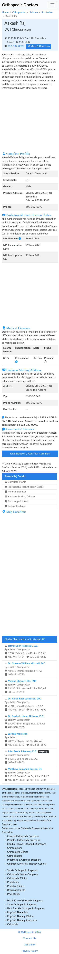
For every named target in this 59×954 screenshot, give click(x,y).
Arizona (34, 12)
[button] (20, 238)
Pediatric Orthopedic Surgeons (23, 840)
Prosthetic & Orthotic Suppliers (24, 860)
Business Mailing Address (21, 496)
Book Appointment (17, 501)
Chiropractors (14, 848)
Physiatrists (13, 894)
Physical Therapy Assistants (22, 920)
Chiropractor (19, 12)
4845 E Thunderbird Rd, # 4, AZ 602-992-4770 (25, 669)
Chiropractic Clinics (17, 852)
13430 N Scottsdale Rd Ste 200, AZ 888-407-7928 (25, 687)
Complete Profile (16, 482)
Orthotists (12, 924)
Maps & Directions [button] (40, 46)
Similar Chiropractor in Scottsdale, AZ (25, 639)
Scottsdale (47, 12)
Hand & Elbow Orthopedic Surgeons (26, 844)
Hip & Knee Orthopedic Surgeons (25, 900)
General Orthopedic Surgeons (23, 836)
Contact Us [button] (29, 938)
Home (5, 12)
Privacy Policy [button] (29, 951)
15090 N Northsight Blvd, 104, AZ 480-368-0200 (25, 722)
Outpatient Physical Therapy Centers (27, 864)
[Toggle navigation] (52, 5)
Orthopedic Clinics (17, 878)
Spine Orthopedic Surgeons (22, 904)
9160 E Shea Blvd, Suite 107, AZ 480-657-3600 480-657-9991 (25, 704)
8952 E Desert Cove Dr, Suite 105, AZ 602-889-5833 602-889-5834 (27, 775)
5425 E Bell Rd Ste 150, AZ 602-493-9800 (26, 757)
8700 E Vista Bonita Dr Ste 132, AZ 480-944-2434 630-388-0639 (25, 651)
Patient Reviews (16, 506)
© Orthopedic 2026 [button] (29, 932)
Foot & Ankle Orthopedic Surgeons (26, 908)
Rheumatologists (16, 890)
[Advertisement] (29, 120)
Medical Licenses (16, 491)
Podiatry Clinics (15, 886)
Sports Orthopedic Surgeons (22, 870)
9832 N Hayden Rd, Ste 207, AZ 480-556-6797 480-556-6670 (25, 739)
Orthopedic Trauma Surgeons (22, 874)
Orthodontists (14, 856)
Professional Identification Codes (25, 487)
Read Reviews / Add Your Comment (30, 453)
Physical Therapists (17, 912)
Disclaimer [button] (29, 944)
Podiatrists (13, 882)
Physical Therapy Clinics (20, 916)
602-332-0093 (16, 46)
